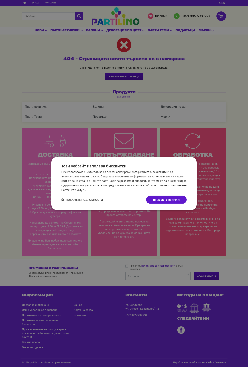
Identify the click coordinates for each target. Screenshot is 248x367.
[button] (82, 200)
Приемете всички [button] (166, 199)
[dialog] (124, 183)
